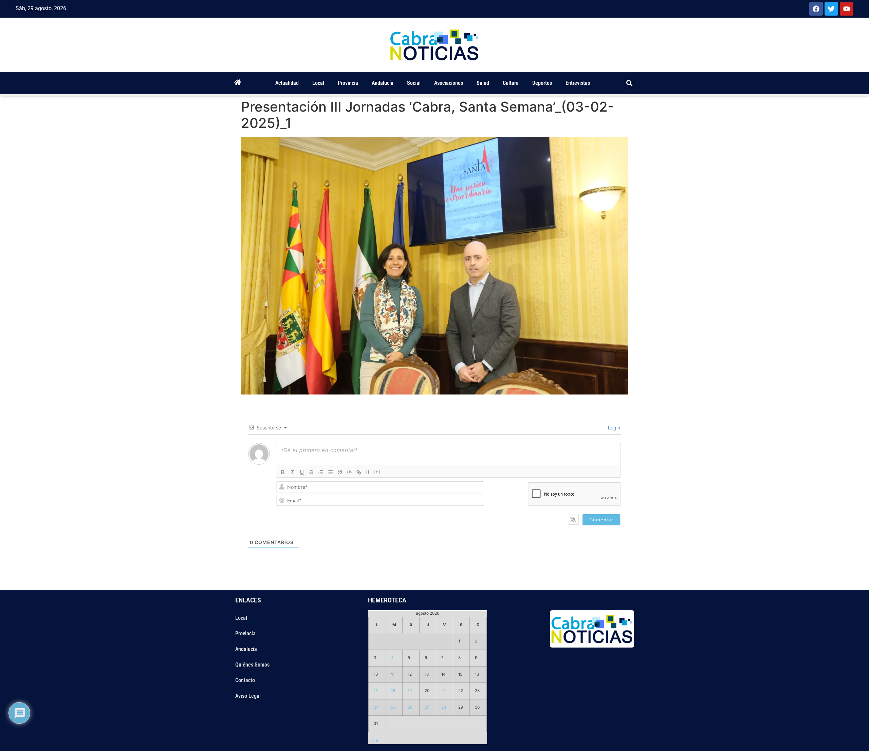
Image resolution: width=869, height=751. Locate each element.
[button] (629, 83)
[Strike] (311, 472)
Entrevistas (578, 83)
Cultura (511, 83)
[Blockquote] (340, 472)
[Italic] (292, 472)
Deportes (542, 83)
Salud (483, 83)
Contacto (245, 680)
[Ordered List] (321, 472)
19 (410, 690)
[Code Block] (349, 472)
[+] (377, 471)
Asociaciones (448, 83)
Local (318, 83)
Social (414, 83)
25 (393, 707)
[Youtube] (846, 9)
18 (393, 690)
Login (613, 427)
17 (376, 690)
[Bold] (283, 472)
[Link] (359, 472)
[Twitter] (831, 9)
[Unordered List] (330, 472)
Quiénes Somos (252, 664)
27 (427, 707)
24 (376, 707)
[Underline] (302, 472)
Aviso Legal (248, 696)
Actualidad (287, 83)
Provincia (348, 83)
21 (443, 690)
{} (367, 471)
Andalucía (382, 83)
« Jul (373, 740)
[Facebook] (816, 9)
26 (410, 707)
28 (443, 707)
